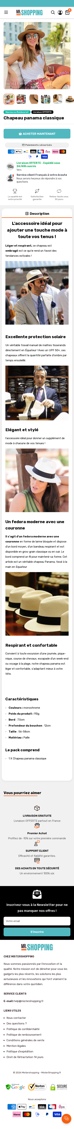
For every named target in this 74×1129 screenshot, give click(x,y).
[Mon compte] (60, 12)
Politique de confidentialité (23, 1029)
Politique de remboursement (23, 1034)
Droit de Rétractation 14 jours (24, 1057)
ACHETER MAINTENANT (39, 133)
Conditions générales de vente (25, 1040)
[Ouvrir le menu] (6, 12)
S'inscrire (37, 932)
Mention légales (16, 1046)
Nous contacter (16, 1018)
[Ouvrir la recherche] (53, 12)
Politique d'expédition (19, 1051)
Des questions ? (16, 1023)
